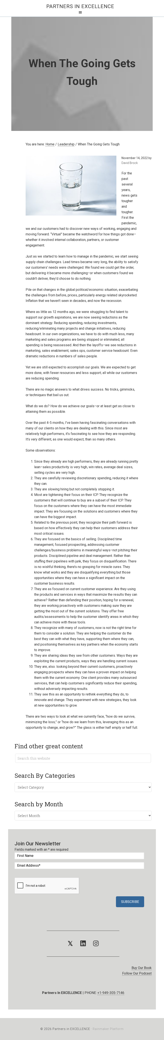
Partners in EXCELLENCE (80, 6)
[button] (70, 943)
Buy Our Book (142, 968)
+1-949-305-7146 (110, 993)
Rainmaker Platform (108, 1029)
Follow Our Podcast (137, 973)
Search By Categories (45, 775)
